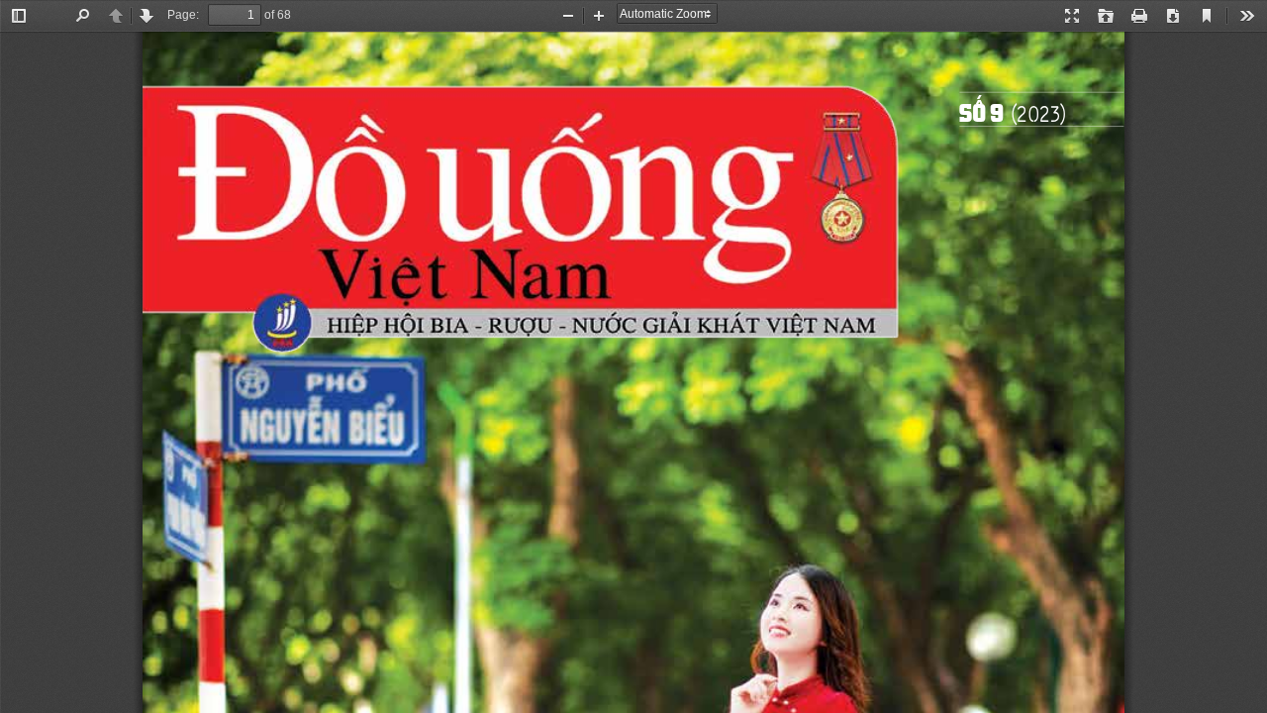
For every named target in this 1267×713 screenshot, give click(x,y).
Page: (183, 15)
